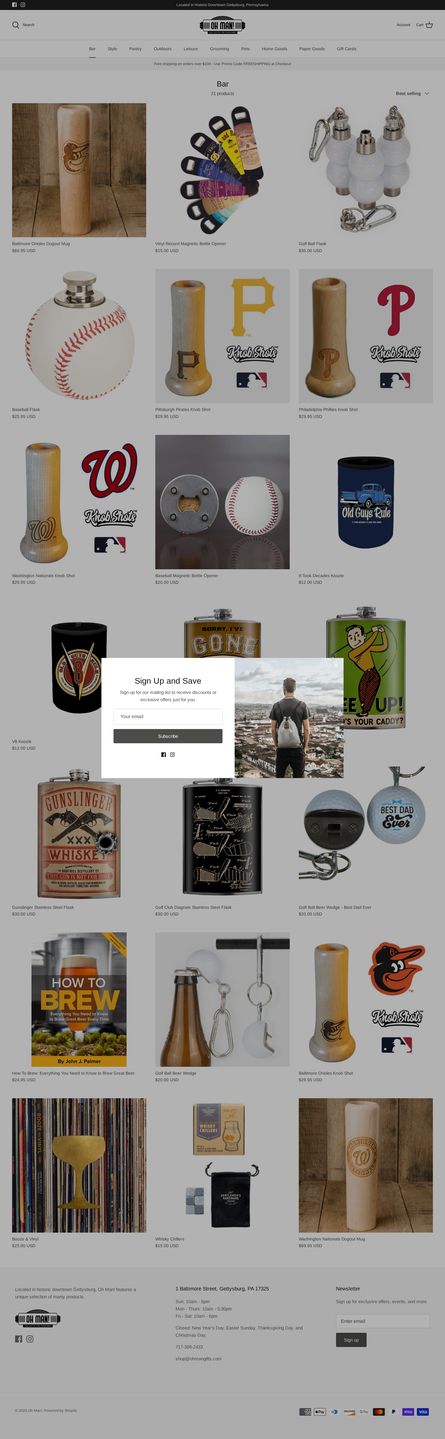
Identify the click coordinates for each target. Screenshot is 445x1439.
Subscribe (168, 736)
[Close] (336, 665)
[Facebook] (163, 754)
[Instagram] (172, 754)
